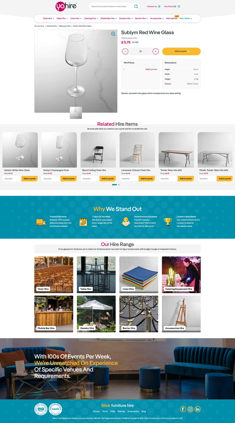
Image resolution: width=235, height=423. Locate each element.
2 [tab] (118, 184)
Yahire (66, 6)
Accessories (155, 18)
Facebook (183, 409)
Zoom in (113, 34)
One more (156, 51)
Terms (105, 411)
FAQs (112, 411)
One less (125, 51)
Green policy (133, 411)
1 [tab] (114, 184)
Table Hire (61, 18)
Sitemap (121, 411)
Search (136, 6)
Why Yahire (185, 18)
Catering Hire (90, 18)
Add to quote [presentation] (181, 51)
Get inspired (171, 17)
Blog (144, 411)
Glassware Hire (65, 26)
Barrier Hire (140, 18)
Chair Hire (47, 18)
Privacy (96, 411)
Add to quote (29, 178)
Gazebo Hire (125, 18)
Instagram (190, 409)
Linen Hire (74, 18)
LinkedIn (198, 409)
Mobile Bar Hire (108, 18)
